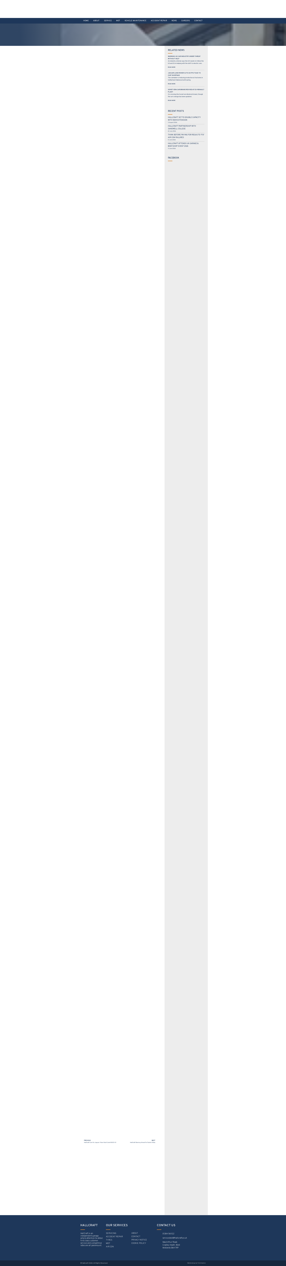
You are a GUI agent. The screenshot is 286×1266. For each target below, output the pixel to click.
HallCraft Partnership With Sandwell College (182, 127)
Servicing (111, 1233)
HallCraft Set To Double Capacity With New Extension (184, 118)
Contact (198, 21)
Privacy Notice (139, 1240)
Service (108, 21)
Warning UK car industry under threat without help (184, 57)
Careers (185, 21)
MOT (118, 21)
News (174, 21)
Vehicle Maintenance (135, 21)
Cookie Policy (138, 1243)
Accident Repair (159, 21)
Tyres (109, 1240)
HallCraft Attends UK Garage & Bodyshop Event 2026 (183, 144)
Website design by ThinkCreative (196, 1263)
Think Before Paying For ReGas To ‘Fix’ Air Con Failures (186, 136)
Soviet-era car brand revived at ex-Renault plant (186, 91)
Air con (110, 1247)
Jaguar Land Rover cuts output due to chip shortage (184, 74)
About (96, 21)
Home (86, 21)
